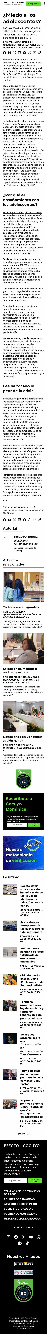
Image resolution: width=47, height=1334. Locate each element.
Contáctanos (23, 1227)
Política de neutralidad (20, 1214)
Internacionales (30, 1088)
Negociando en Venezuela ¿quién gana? (22, 738)
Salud (24, 966)
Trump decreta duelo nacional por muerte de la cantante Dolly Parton (31, 1077)
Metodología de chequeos (22, 1218)
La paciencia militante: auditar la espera (20, 670)
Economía (26, 936)
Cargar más (24, 1134)
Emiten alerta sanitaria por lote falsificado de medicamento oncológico (32, 955)
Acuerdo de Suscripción (20, 1204)
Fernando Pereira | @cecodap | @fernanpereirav (21, 43)
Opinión (8, 47)
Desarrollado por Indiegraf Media (23, 1321)
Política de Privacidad (19, 1199)
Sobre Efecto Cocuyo (18, 1209)
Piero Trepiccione (20, 745)
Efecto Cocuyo (31, 1318)
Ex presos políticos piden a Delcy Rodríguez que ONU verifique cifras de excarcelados (31, 1108)
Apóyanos (33, 3)
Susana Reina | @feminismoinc (14, 613)
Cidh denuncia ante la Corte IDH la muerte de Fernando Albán (32, 980)
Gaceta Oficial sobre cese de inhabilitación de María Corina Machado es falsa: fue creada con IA (31, 895)
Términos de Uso (24, 1328)
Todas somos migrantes (21, 607)
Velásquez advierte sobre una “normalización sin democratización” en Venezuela (31, 1044)
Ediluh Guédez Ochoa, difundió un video (22, 212)
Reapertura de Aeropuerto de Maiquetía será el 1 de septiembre (32, 927)
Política (25, 1058)
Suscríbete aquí (34, 824)
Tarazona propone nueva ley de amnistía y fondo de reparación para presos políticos (31, 1010)
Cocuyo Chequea (30, 910)
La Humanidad (28, 989)
